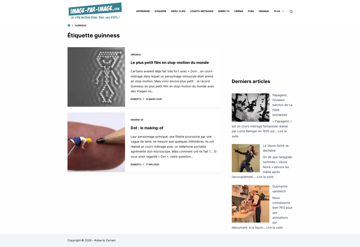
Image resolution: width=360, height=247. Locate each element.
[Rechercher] (291, 11)
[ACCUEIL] (69, 25)
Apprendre (143, 11)
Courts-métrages (201, 11)
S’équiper (160, 11)
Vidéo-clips (178, 11)
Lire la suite (265, 177)
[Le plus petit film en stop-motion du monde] (96, 77)
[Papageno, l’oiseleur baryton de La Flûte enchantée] (250, 107)
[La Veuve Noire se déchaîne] (246, 158)
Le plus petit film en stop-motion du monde (170, 62)
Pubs (251, 11)
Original (264, 11)
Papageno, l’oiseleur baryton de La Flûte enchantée (282, 105)
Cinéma (238, 11)
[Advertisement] (262, 46)
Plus (277, 11)
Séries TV (224, 11)
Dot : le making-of (147, 128)
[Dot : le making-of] (96, 142)
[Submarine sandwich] (250, 204)
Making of (137, 119)
